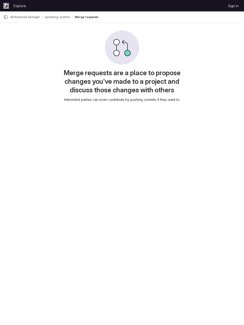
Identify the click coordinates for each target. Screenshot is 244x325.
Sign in (233, 6)
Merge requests (86, 17)
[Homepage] (6, 6)
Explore (20, 6)
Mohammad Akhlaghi (25, 17)
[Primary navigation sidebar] (6, 17)
